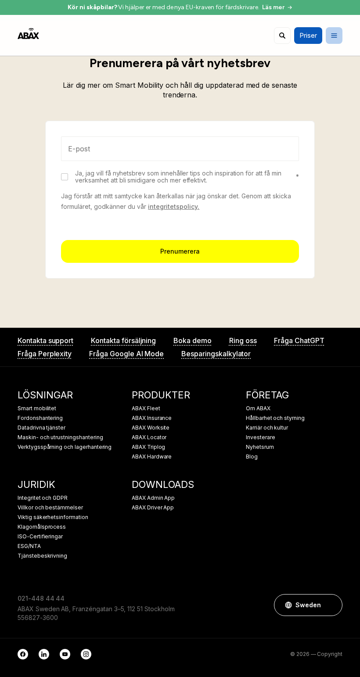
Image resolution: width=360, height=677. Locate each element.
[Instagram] (86, 654)
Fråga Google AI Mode (126, 354)
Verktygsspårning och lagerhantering (65, 447)
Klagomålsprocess (42, 527)
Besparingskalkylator (216, 354)
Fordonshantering (40, 418)
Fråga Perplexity (45, 354)
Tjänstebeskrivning (42, 556)
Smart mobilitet (37, 408)
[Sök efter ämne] (282, 35)
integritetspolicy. (173, 206)
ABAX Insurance (152, 418)
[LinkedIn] (44, 654)
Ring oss (243, 340)
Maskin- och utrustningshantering (60, 437)
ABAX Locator (149, 437)
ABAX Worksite (150, 428)
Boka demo (192, 340)
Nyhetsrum (260, 447)
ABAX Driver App (153, 508)
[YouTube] (65, 654)
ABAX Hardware (152, 457)
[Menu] (334, 35)
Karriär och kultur (267, 428)
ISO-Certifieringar (40, 537)
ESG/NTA (29, 546)
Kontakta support (45, 340)
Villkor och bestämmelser (50, 508)
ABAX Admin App (153, 498)
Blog (252, 457)
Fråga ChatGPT (299, 340)
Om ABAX (258, 408)
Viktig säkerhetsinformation (53, 517)
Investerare (260, 437)
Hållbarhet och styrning (275, 418)
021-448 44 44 (41, 598)
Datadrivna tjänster (41, 428)
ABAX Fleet (146, 408)
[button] (331, 605)
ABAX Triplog (148, 447)
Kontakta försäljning (123, 340)
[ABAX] (28, 33)
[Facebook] (23, 654)
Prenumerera (179, 251)
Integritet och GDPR (43, 498)
